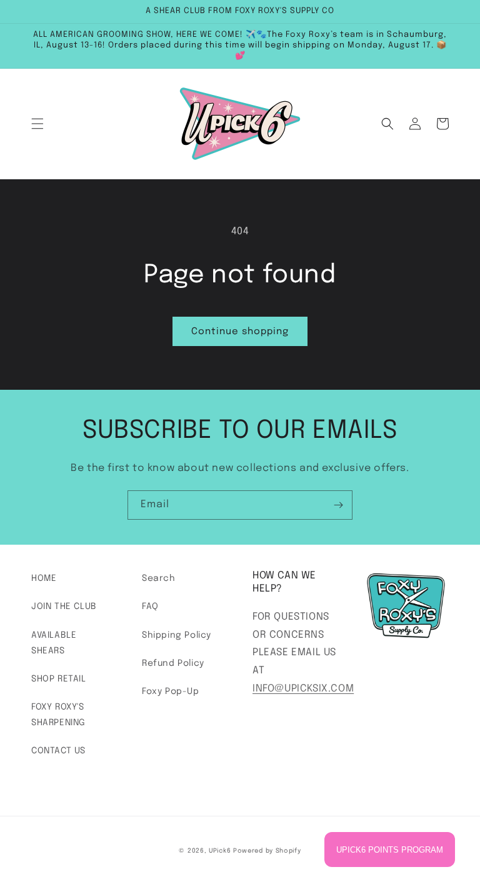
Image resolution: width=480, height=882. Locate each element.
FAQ (150, 606)
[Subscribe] (338, 505)
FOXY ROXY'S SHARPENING (58, 715)
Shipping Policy (176, 635)
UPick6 (220, 851)
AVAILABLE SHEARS (53, 643)
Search (159, 578)
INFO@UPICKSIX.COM (303, 688)
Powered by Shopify (267, 851)
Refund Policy (173, 663)
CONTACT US (58, 750)
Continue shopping (240, 332)
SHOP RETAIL (58, 679)
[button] (37, 123)
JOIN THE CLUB (64, 606)
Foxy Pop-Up (170, 691)
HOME (43, 578)
